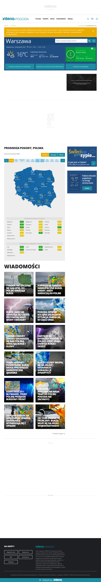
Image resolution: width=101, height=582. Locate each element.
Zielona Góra (10, 235)
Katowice (28, 224)
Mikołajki (9, 249)
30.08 (42, 160)
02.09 (56, 160)
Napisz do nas (11, 552)
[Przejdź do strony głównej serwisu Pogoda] (22, 19)
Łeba (27, 247)
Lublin (27, 227)
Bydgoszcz (29, 222)
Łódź (8, 227)
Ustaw (88, 188)
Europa (45, 19)
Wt (16, 160)
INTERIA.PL (66, 575)
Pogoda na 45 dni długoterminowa (50, 67)
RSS (11, 557)
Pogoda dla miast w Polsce (34, 219)
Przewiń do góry (58, 433)
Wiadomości (61, 19)
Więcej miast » (11, 239)
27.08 (27, 160)
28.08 (32, 160)
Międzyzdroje (49, 247)
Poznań (28, 230)
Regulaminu (35, 575)
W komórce (25, 557)
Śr (22, 160)
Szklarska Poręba (31, 249)
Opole (9, 230)
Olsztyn (47, 227)
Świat (52, 19)
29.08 (37, 160)
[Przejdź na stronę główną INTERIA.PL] (9, 19)
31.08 (47, 160)
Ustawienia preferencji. (44, 575)
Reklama (11, 562)
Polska (38, 19)
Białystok (9, 222)
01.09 (51, 160)
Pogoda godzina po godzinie (20, 67)
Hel (8, 247)
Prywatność (53, 575)
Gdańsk (9, 224)
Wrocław (47, 233)
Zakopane (10, 252)
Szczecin (9, 233)
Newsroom (25, 552)
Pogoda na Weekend (80, 67)
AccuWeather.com (91, 26)
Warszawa (29, 233)
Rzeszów (47, 230)
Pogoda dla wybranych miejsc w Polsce (34, 244)
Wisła (46, 249)
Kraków (47, 222)
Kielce (46, 224)
